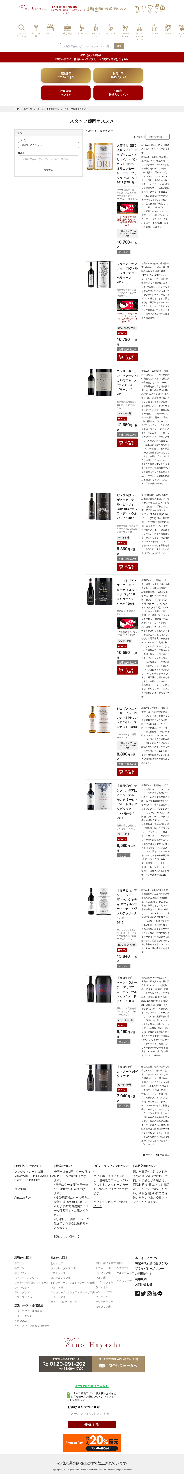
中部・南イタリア (106, 1263)
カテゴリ (22, 140)
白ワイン (19, 1268)
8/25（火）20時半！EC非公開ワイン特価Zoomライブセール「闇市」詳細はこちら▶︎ (92, 57)
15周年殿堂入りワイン (118, 92)
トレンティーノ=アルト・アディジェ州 (72, 1282)
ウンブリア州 (124, 641)
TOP (16, 108)
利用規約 (141, 1279)
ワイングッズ (21, 1292)
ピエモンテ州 (124, 1084)
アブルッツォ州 (104, 1282)
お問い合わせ (143, 1284)
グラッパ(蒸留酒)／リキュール (31, 1282)
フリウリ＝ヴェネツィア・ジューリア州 (127, 233)
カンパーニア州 (104, 1292)
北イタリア (56, 1263)
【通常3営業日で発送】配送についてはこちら (106, 9)
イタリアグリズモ (24, 1316)
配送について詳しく (67, 1236)
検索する (48, 169)
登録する (92, 1424)
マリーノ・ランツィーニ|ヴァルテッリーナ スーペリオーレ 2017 (127, 273)
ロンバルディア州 (126, 328)
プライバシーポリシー (149, 1268)
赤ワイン (122, 333)
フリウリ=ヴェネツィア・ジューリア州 (72, 1292)
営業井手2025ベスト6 (118, 75)
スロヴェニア (124, 1281)
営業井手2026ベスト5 (65, 75)
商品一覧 (28, 108)
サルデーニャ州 (125, 1272)
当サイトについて (146, 1258)
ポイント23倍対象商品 (48, 108)
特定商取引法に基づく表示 (152, 1263)
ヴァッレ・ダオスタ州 (63, 1268)
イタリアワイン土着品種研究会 (32, 1325)
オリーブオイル (23, 1297)
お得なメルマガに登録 (84, 1406)
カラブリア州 (103, 1306)
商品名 (21, 153)
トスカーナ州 (124, 413)
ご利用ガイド (143, 1273)
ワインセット (21, 1287)
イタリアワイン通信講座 (28, 1311)
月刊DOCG (20, 1320)
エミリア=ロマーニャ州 (63, 1302)
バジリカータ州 (125, 1020)
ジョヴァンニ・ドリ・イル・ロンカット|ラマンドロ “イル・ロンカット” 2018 (127, 717)
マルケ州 (101, 1277)
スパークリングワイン (27, 1277)
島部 (119, 1263)
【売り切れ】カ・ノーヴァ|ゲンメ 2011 (127, 1071)
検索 (119, 46)
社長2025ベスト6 (65, 92)
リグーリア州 (58, 1297)
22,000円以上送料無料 (65, 7)
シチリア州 (123, 1268)
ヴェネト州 (56, 1287)
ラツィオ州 (123, 537)
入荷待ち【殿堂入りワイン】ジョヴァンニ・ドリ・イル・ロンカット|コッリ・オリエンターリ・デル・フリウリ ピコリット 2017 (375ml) (127, 163)
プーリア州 (123, 834)
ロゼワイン (20, 1273)
